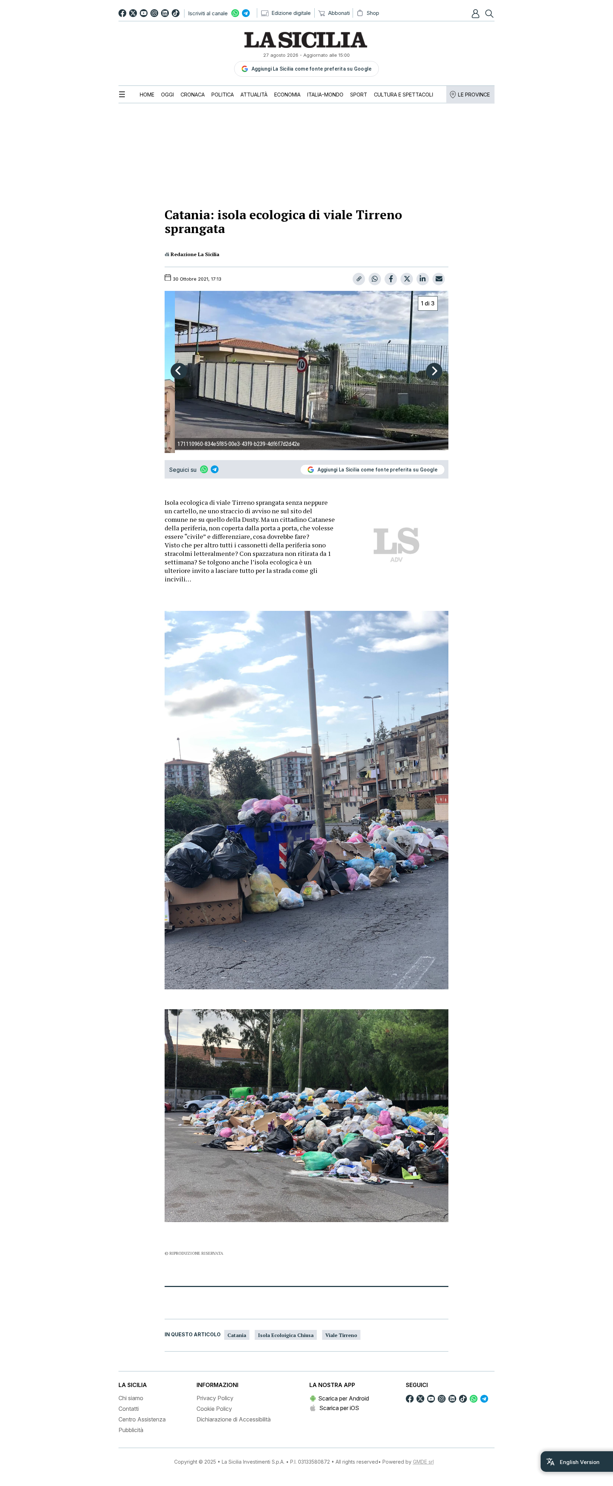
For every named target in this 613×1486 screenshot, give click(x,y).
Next (434, 371)
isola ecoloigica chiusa (286, 1335)
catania (236, 1335)
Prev (179, 371)
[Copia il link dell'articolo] (359, 279)
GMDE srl (423, 1462)
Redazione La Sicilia (195, 254)
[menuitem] (147, 94)
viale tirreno (341, 1335)
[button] (476, 13)
